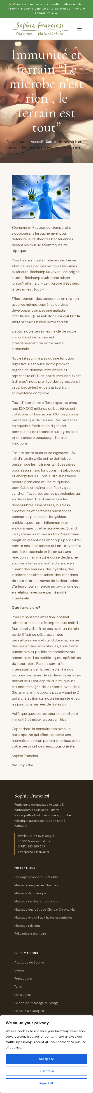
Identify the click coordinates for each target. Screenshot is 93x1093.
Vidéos (19, 970)
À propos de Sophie (29, 962)
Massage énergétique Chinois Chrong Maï (44, 910)
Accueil (37, 141)
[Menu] (79, 28)
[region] (46, 1054)
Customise (46, 1071)
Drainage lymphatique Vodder (36, 877)
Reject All (46, 1083)
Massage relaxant (27, 926)
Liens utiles (22, 995)
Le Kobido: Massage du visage (36, 1003)
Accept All (46, 1059)
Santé (51, 141)
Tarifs (18, 987)
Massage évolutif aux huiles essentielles (43, 917)
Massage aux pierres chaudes (36, 885)
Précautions (23, 979)
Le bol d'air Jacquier (29, 1011)
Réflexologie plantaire (30, 934)
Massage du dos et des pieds (36, 901)
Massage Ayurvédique (30, 893)
